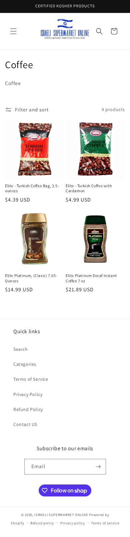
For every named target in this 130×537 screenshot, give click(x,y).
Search (20, 349)
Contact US (25, 424)
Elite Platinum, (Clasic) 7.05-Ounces (31, 278)
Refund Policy (28, 409)
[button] (13, 31)
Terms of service (105, 523)
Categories (24, 364)
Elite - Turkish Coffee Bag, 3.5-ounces (32, 188)
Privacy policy (72, 523)
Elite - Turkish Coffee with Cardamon (89, 188)
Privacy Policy (27, 394)
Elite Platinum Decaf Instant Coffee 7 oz (91, 278)
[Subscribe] (98, 466)
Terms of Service (30, 379)
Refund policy (42, 523)
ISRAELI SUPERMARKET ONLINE (61, 514)
